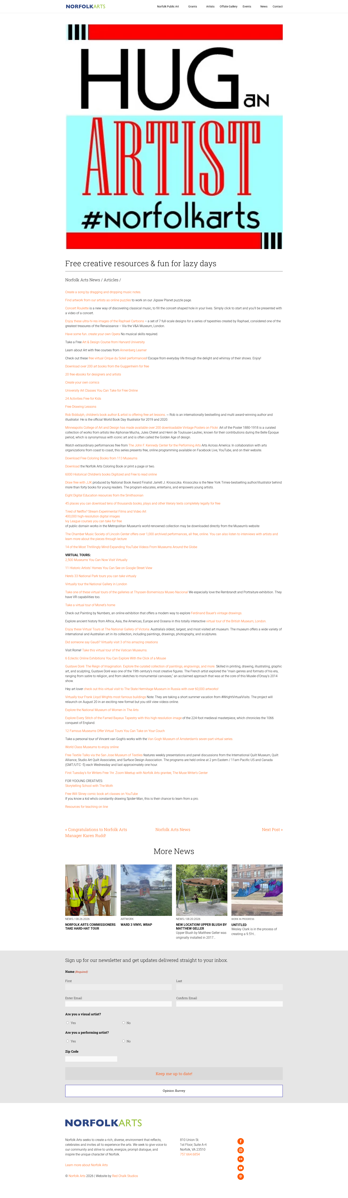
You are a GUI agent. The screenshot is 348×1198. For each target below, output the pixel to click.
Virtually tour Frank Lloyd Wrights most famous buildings (105, 697)
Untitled (238, 925)
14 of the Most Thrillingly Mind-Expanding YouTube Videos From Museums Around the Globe (131, 547)
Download (72, 466)
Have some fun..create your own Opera (93, 334)
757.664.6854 (190, 1154)
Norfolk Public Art (168, 6)
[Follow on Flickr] (240, 1159)
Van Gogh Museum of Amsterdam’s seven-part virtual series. (190, 739)
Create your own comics (82, 382)
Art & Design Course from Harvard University (113, 342)
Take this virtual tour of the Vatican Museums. (114, 650)
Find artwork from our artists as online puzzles (98, 300)
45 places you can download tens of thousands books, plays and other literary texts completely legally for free (142, 503)
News (263, 6)
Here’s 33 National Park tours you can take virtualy (100, 576)
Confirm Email (186, 998)
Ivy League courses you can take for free (93, 521)
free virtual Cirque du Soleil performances (118, 358)
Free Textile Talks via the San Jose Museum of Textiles (104, 755)
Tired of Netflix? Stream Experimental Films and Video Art (105, 511)
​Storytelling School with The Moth (89, 786)
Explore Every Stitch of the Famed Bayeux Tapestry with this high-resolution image (123, 718)
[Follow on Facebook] (240, 1141)
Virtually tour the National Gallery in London (96, 584)
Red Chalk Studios (125, 1176)
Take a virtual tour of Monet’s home (90, 605)
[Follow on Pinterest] (240, 1176)
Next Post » (272, 829)
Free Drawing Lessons (80, 407)
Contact (278, 6)
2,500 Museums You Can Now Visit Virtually (96, 560)
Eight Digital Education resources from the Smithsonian (104, 495)
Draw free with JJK (79, 482)
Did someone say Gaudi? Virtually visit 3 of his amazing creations (111, 642)
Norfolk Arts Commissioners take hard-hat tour (90, 926)
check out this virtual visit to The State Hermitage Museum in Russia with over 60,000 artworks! (151, 689)
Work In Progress (242, 919)
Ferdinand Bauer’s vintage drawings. (216, 613)
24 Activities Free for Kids (83, 398)
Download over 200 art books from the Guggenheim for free (107, 366)
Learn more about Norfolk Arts (86, 1165)
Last (179, 981)
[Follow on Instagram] (240, 1150)
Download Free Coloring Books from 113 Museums (101, 458)
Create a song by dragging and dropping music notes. (103, 292)
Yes (73, 1023)
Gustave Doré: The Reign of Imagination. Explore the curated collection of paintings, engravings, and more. (140, 666)
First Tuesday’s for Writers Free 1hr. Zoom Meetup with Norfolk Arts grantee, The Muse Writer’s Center (136, 773)
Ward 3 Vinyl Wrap (136, 925)
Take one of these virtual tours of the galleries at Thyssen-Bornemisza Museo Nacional (126, 592)
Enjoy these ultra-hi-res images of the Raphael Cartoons (104, 321)
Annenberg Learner (133, 350)
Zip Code (71, 1051)
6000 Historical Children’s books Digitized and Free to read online (111, 474)
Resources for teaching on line (86, 807)
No (128, 1023)
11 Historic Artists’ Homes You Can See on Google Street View (108, 568)
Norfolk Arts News (82, 279)
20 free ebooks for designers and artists (93, 374)
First (68, 981)
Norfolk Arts (77, 1176)
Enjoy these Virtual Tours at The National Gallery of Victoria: (107, 629)
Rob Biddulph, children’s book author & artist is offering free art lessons (115, 415)
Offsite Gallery (228, 6)
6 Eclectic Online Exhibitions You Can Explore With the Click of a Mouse (115, 658)
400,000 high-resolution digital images (92, 516)
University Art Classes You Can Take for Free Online (101, 390)
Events (247, 6)
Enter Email (73, 998)
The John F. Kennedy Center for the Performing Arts (165, 445)
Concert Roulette (77, 308)
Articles (111, 279)
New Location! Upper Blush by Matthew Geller (201, 926)
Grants (192, 6)
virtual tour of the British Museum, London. (236, 621)
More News (174, 851)
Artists (210, 6)
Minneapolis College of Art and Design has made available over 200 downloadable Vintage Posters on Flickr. (142, 428)
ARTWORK (127, 919)
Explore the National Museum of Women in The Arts (102, 710)
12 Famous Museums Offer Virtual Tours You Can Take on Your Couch (115, 731)
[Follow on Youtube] (240, 1168)
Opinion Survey (174, 1091)
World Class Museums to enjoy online (92, 747)
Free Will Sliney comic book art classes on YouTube (101, 794)
